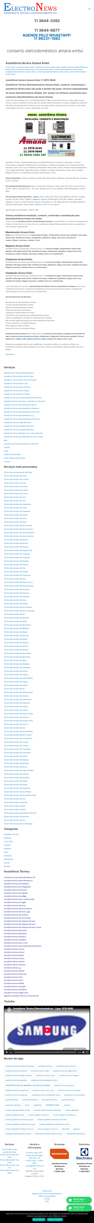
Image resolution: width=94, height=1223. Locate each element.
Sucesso (7, 462)
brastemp (37, 1105)
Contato (7, 447)
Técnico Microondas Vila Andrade (16, 774)
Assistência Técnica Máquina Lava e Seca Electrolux (23, 433)
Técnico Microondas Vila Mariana (16, 650)
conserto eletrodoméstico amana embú (68, 69)
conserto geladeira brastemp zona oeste (54, 1124)
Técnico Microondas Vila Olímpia (16, 604)
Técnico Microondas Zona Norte (16, 486)
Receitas (7, 866)
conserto (67, 1105)
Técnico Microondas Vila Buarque (16, 760)
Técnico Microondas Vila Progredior (17, 557)
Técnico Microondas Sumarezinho (16, 816)
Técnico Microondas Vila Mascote (16, 635)
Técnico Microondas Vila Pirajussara (17, 575)
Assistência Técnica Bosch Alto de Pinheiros (20, 380)
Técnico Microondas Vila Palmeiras (17, 596)
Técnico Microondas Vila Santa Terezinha (19, 533)
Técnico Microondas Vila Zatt (14, 497)
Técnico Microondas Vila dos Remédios (18, 731)
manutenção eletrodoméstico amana (48, 1134)
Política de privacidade (12, 454)
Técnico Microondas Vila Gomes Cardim (18, 714)
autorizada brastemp (30, 1100)
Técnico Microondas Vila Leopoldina (17, 667)
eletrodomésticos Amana (29, 336)
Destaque (7, 848)
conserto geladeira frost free (47, 1129)
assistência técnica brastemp (16, 1071)
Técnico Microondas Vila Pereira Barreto (19, 586)
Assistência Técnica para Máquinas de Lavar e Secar (23, 437)
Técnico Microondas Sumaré (14, 820)
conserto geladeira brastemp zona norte (20, 1124)
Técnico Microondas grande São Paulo (18, 472)
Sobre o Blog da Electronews (14, 458)
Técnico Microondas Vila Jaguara (16, 674)
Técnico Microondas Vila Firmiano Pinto (18, 721)
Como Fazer (8, 841)
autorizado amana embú (44, 69)
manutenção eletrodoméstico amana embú (52, 72)
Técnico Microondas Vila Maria (15, 660)
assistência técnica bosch (66, 1066)
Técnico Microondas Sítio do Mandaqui (18, 824)
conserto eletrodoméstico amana (17, 1110)
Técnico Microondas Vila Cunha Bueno (18, 738)
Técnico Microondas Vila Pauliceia (16, 593)
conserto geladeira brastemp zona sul (19, 1129)
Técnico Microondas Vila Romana (16, 547)
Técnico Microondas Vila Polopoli (16, 565)
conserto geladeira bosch (14, 1115)
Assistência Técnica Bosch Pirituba (17, 394)
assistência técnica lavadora (64, 1085)
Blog (5, 440)
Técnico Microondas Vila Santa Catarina (18, 536)
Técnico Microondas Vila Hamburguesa (18, 692)
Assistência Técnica (11, 834)
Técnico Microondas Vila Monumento (17, 625)
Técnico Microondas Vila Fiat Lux (16, 724)
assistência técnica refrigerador (16, 1095)
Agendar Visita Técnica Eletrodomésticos (19, 373)
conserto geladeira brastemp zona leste (52, 1119)
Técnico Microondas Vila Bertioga (16, 763)
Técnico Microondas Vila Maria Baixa (17, 653)
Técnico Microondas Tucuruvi (15, 799)
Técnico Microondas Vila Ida (14, 689)
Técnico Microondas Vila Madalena (17, 664)
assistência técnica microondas (69, 1090)
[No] (91, 1217)
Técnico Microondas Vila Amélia (15, 781)
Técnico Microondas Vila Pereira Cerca (18, 582)
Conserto (7, 845)
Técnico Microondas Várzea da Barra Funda (20, 795)
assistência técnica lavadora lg (16, 1090)
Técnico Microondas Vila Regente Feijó (18, 550)
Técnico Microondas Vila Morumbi (16, 618)
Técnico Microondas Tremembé (15, 802)
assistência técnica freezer (45, 1075)
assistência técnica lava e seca (43, 1090)
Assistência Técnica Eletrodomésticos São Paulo (22, 419)
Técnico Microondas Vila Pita (14, 568)
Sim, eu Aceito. (38, 1219)
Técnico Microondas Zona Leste (16, 493)
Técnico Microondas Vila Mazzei (16, 632)
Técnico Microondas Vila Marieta (16, 646)
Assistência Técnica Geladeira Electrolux (19, 426)
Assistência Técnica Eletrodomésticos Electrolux (21, 412)
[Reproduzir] (7, 1052)
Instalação (8, 856)
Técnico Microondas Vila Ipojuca (16, 682)
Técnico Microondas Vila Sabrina (16, 540)
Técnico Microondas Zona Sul (15, 483)
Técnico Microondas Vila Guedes (16, 706)
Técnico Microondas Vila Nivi (14, 614)
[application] (47, 1030)
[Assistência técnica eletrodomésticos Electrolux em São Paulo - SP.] (84, 1154)
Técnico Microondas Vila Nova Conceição (19, 611)
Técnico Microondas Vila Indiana (16, 685)
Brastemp (7, 838)
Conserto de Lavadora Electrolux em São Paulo (21, 444)
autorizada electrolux (49, 1100)
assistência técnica (45, 1066)
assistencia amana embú (25, 67)
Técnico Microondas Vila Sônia (15, 518)
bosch (27, 1105)
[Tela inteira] (87, 1052)
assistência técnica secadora (74, 1095)
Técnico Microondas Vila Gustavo (16, 696)
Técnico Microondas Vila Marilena (16, 643)
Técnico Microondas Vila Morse (15, 621)
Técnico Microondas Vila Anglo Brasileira (19, 770)
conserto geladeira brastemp (38, 1115)
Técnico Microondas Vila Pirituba (16, 572)
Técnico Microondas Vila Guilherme (17, 703)
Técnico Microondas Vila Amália (15, 785)
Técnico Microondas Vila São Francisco (18, 529)
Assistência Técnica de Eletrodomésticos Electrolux (23, 398)
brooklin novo (52, 1105)
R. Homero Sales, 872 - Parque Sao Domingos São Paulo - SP (34, 1155)
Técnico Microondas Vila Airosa (15, 767)
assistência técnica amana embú (47, 67)
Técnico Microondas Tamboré (15, 809)
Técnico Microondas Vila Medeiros (16, 628)
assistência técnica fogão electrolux (18, 1075)
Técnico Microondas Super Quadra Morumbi (20, 813)
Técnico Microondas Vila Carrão (15, 756)
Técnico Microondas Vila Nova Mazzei (18, 607)
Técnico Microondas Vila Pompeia (16, 561)
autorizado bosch (67, 1100)
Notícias (7, 863)
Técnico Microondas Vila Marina (15, 639)
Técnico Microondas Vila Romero (16, 543)
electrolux (65, 1129)
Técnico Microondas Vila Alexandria (17, 788)
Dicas (6, 852)
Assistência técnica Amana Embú (27, 63)
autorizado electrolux (13, 1105)
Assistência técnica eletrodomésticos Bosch (20, 405)
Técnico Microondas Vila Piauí (15, 579)
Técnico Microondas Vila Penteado (16, 589)
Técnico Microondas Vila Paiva (15, 600)
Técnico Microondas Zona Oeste (16, 490)
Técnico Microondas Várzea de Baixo (17, 792)
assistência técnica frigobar (69, 1075)
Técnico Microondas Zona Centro (16, 479)
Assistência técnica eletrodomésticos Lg (19, 415)
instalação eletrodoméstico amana (18, 1134)
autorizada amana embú (25, 69)
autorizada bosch (11, 1100)
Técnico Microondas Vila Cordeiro (16, 746)
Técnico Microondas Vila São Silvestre (18, 525)
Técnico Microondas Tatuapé (14, 806)
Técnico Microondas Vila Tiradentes (17, 511)
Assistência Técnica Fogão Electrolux (17, 422)
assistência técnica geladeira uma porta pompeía (28, 1085)
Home (6, 451)
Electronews (47, 1191)
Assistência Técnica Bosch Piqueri (16, 391)
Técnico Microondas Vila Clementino (17, 753)
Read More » (10, 354)
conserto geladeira (72, 1110)
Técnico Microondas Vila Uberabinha (17, 504)
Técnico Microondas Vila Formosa (16, 717)
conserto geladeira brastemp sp (64, 1115)
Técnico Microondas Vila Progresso (17, 554)
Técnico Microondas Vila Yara (15, 501)
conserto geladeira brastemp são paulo (19, 1119)
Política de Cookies (55, 1219)
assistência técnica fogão (40, 1071)
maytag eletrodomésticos (75, 1134)
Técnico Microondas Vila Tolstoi (15, 508)
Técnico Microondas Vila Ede (14, 728)
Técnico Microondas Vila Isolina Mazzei (18, 678)
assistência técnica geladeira (16, 1080)
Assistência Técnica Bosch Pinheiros (17, 387)
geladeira (76, 1129)
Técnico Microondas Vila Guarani (16, 710)
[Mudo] (83, 1052)
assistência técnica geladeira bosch (44, 1080)
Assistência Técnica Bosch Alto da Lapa (18, 376)
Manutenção (8, 859)
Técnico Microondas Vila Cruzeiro (16, 742)
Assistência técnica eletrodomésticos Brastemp (21, 408)
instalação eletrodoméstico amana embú (21, 72)
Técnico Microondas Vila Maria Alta (17, 657)
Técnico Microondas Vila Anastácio (17, 777)
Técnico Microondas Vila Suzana (16, 515)
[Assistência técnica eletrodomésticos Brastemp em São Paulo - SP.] (59, 1154)
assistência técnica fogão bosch (65, 1071)
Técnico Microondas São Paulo (15, 476)
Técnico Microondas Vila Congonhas (17, 749)
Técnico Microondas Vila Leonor (16, 671)
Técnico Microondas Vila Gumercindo (17, 699)
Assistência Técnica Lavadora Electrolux (19, 430)
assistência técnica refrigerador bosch (46, 1095)
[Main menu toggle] (89, 8)
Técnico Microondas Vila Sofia (15, 522)
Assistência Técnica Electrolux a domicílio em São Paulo (24, 401)
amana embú (10, 67)
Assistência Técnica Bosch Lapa (16, 383)
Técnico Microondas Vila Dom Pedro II (18, 735)
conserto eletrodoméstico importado (47, 1110)
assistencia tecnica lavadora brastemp (19, 1066)
